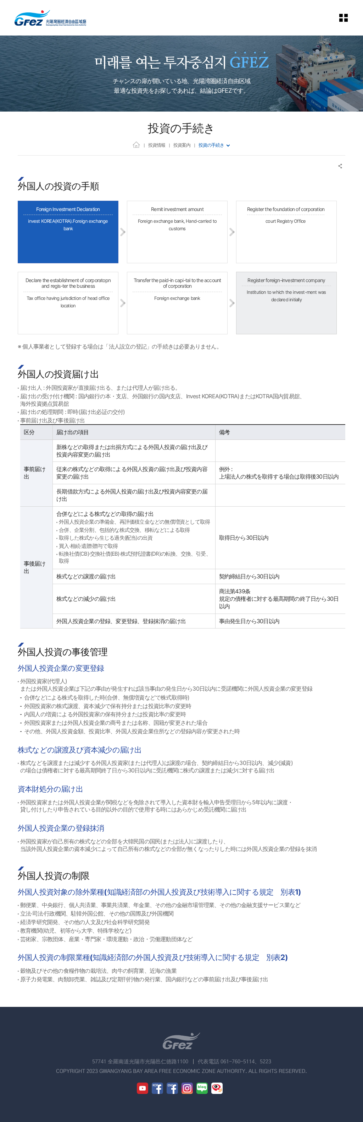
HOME (136, 144)
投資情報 (156, 145)
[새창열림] (142, 1088)
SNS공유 (340, 166)
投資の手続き (211, 145)
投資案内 (181, 145)
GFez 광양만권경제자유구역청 (50, 18)
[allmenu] (348, 18)
